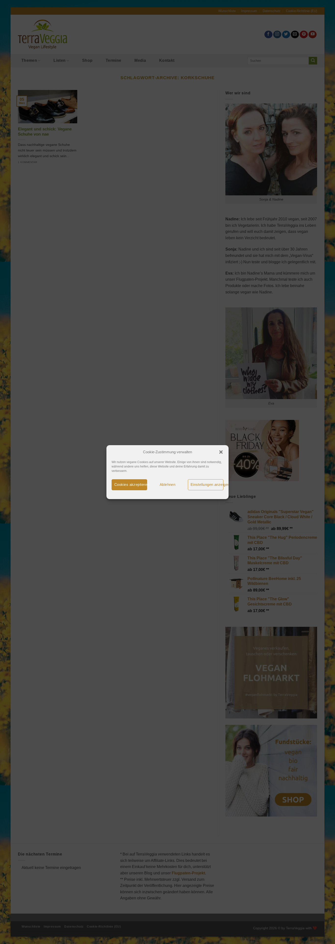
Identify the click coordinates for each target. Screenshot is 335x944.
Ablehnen (168, 484)
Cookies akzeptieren (130, 484)
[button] (221, 452)
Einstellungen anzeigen (207, 484)
